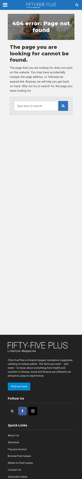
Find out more (19, 386)
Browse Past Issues (19, 455)
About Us (13, 435)
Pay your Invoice (17, 449)
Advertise (13, 442)
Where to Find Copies (20, 462)
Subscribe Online (17, 476)
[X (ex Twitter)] (12, 411)
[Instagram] (32, 411)
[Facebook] (22, 411)
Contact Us (14, 469)
